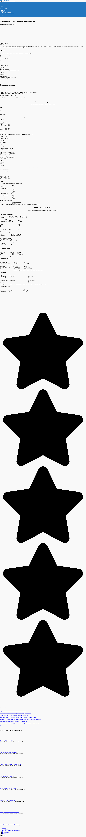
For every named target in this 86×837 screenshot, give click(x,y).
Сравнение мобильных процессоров (21, 18)
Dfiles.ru (1, 6)
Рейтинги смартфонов (6, 12)
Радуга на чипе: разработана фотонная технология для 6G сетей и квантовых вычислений (18, 708)
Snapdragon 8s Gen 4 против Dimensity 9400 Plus (9, 812)
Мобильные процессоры (9, 14)
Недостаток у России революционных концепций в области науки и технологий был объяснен (19, 717)
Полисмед (4, 833)
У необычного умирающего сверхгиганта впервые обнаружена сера (13, 721)
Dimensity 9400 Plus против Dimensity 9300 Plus (9, 824)
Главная (1, 18)
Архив (3, 831)
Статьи (3, 11)
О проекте (4, 828)
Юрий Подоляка (5, 832)
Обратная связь (5, 829)
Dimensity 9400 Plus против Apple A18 (7, 800)
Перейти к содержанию (4, 0)
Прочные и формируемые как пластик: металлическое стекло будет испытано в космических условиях (20, 719)
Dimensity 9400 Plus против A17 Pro (7, 740)
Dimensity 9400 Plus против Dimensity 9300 (8, 752)
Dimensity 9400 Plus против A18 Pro (7, 776)
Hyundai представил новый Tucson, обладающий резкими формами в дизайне (15, 713)
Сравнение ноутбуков (6, 15)
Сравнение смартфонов (9, 13)
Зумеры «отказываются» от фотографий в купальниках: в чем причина (14, 715)
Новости (4, 10)
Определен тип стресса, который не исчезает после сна (11, 725)
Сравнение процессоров (9, 16)
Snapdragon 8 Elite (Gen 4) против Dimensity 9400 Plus (10, 764)
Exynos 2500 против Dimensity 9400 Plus (8, 788)
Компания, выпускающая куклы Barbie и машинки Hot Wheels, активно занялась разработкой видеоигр (20, 723)
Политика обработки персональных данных (11, 830)
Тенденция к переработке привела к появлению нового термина (13, 711)
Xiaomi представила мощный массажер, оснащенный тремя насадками (14, 727)
